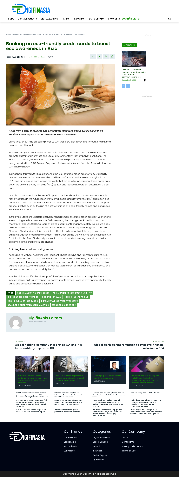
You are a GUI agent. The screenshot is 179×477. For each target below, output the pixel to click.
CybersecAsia (71, 437)
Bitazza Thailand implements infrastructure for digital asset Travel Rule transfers (70, 378)
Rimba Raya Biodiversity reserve (59, 301)
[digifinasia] (31, 9)
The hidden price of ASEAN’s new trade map (145, 394)
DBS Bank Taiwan (51, 297)
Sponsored (127, 66)
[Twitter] (99, 56)
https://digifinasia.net (37, 322)
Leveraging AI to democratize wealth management (107, 377)
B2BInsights (70, 450)
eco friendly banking (76, 297)
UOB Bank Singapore (64, 305)
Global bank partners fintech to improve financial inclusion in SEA (129, 346)
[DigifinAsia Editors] (17, 322)
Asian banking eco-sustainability (72, 293)
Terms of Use (129, 450)
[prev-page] (123, 86)
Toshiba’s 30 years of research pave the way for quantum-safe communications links (134, 73)
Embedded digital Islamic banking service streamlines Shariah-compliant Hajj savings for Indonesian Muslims (145, 403)
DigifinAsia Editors (16, 57)
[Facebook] (93, 56)
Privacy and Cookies (132, 446)
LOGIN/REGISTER (131, 18)
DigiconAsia (70, 441)
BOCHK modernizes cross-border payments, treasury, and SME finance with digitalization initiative (32, 379)
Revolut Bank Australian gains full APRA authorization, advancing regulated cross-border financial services (145, 379)
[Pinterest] (106, 56)
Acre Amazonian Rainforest (33, 293)
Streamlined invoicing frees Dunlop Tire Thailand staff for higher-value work (108, 395)
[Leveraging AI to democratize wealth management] (108, 364)
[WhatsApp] (112, 56)
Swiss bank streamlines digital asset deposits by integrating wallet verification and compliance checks (107, 403)
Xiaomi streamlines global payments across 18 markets (67, 410)
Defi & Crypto (100, 455)
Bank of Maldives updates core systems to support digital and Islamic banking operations (68, 402)
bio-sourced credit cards (23, 297)
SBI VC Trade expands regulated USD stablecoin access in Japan (31, 410)
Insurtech (98, 450)
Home (8, 34)
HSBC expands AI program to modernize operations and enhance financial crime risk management (146, 411)
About (125, 437)
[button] (169, 18)
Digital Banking (100, 441)
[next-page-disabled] (128, 86)
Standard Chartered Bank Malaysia (28, 305)
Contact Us (128, 441)
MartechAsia (70, 446)
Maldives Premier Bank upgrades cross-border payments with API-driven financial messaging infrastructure (107, 412)
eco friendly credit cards (23, 301)
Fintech (17, 34)
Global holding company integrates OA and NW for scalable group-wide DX (48, 346)
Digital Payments (101, 437)
